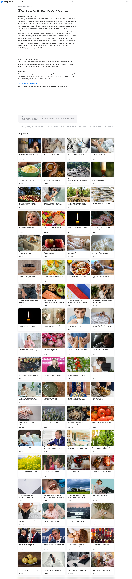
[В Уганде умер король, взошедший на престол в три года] (78, 393)
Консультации (21, 6)
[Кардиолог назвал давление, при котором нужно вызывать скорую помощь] (53, 198)
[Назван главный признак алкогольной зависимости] (78, 466)
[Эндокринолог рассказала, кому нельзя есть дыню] (53, 271)
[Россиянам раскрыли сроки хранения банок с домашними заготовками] (102, 539)
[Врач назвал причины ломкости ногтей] (102, 514)
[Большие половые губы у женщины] (102, 149)
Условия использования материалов (83, 577)
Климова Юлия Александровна (35, 57)
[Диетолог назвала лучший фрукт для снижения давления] (102, 441)
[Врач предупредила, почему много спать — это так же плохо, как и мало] (102, 319)
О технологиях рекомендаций (107, 577)
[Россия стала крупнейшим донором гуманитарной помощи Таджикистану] (78, 295)
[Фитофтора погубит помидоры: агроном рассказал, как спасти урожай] (102, 417)
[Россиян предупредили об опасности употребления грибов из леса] (78, 417)
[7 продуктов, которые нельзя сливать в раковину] (29, 246)
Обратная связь (95, 577)
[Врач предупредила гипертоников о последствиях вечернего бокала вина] (102, 563)
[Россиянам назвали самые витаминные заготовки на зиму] (29, 563)
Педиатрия (29, 6)
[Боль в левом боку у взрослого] (29, 441)
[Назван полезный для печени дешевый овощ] (53, 222)
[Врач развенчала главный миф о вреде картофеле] (102, 393)
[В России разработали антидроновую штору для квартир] (29, 490)
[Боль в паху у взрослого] (102, 490)
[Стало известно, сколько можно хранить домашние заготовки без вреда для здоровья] (102, 466)
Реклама (13, 577)
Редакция (71, 577)
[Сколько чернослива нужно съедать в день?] (29, 271)
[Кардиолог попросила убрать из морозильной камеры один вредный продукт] (29, 149)
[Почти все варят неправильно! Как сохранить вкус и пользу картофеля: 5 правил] (29, 173)
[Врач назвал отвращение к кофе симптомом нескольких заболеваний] (78, 319)
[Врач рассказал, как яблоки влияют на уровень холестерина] (29, 198)
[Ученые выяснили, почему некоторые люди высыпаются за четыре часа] (53, 563)
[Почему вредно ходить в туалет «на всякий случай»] (53, 319)
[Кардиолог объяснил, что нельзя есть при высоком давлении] (53, 173)
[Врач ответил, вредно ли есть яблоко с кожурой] (53, 246)
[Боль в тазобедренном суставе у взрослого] (29, 295)
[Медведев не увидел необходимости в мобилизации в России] (53, 441)
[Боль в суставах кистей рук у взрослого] (29, 417)
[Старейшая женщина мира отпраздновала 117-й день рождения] (53, 514)
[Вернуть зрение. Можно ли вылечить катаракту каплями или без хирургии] (78, 539)
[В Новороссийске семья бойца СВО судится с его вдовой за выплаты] (102, 271)
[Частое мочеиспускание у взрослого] (29, 514)
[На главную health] (8, 2)
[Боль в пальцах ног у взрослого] (78, 344)
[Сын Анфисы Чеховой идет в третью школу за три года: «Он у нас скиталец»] (29, 344)
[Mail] (2, 2)
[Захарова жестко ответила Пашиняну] (29, 222)
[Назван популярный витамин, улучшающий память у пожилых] (78, 198)
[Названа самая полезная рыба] (102, 198)
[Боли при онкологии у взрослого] (102, 368)
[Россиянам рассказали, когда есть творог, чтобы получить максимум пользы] (102, 246)
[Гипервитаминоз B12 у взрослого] (102, 344)
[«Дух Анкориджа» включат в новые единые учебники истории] (29, 539)
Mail (2, 577)
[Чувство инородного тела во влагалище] (78, 246)
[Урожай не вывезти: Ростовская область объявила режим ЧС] (78, 514)
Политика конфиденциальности (122, 577)
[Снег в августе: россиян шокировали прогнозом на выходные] (53, 417)
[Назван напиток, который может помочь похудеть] (102, 295)
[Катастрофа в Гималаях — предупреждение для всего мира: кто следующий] (78, 173)
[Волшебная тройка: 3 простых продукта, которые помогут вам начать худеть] (78, 271)
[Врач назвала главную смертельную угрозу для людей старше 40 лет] (53, 295)
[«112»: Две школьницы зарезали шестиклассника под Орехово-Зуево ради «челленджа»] (78, 222)
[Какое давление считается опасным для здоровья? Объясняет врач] (78, 149)
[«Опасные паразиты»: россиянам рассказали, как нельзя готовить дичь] (102, 222)
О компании (7, 577)
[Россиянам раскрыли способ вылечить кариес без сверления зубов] (53, 490)
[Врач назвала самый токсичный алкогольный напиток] (102, 173)
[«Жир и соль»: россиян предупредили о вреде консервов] (53, 393)
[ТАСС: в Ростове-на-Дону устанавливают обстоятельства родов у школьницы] (53, 149)
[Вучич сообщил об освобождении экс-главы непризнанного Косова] (53, 539)
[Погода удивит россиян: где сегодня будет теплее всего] (78, 490)
